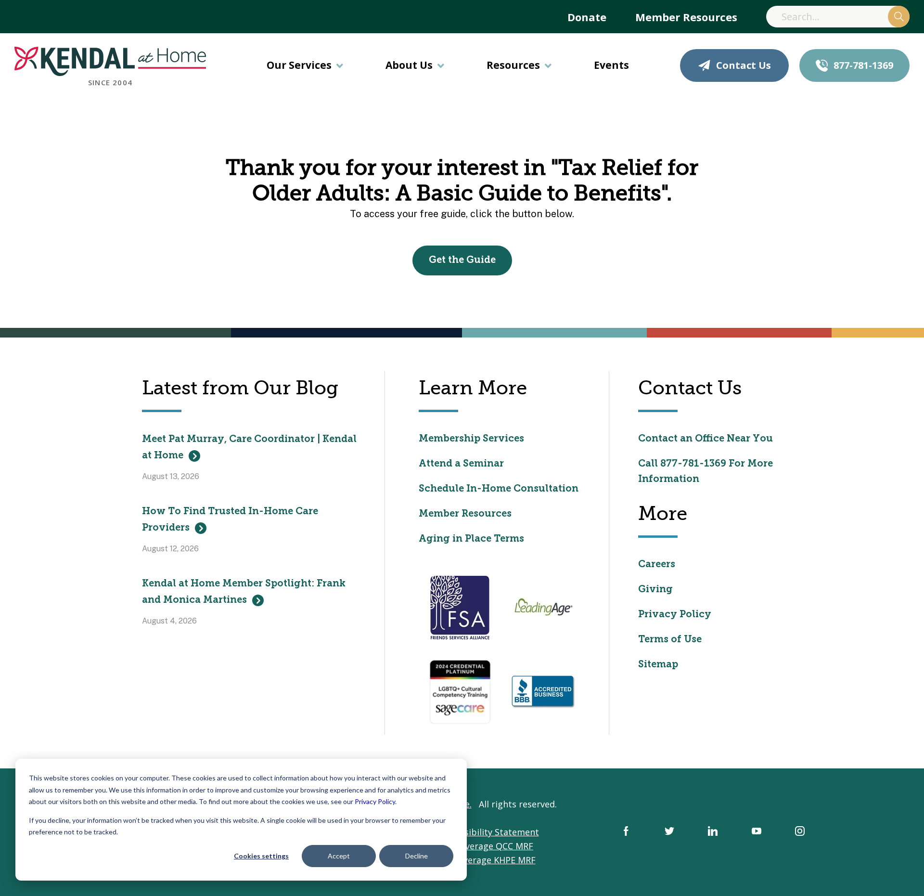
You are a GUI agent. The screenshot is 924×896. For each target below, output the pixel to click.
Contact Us (743, 65)
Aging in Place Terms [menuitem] (471, 539)
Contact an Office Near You (705, 439)
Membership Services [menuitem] (471, 439)
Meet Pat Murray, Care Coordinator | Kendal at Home (249, 448)
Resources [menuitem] (513, 65)
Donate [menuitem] (586, 17)
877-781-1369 (863, 65)
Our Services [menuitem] (299, 65)
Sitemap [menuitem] (658, 665)
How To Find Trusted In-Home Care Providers (230, 520)
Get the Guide (462, 260)
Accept (339, 856)
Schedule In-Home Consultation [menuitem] (498, 489)
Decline (416, 856)
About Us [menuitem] (409, 65)
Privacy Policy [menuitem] (674, 615)
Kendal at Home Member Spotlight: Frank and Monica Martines (244, 592)
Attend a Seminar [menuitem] (461, 464)
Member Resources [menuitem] (686, 17)
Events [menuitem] (611, 65)
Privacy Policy (375, 801)
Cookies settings (261, 856)
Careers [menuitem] (656, 565)
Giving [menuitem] (655, 590)
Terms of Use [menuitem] (670, 640)
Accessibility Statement (490, 832)
